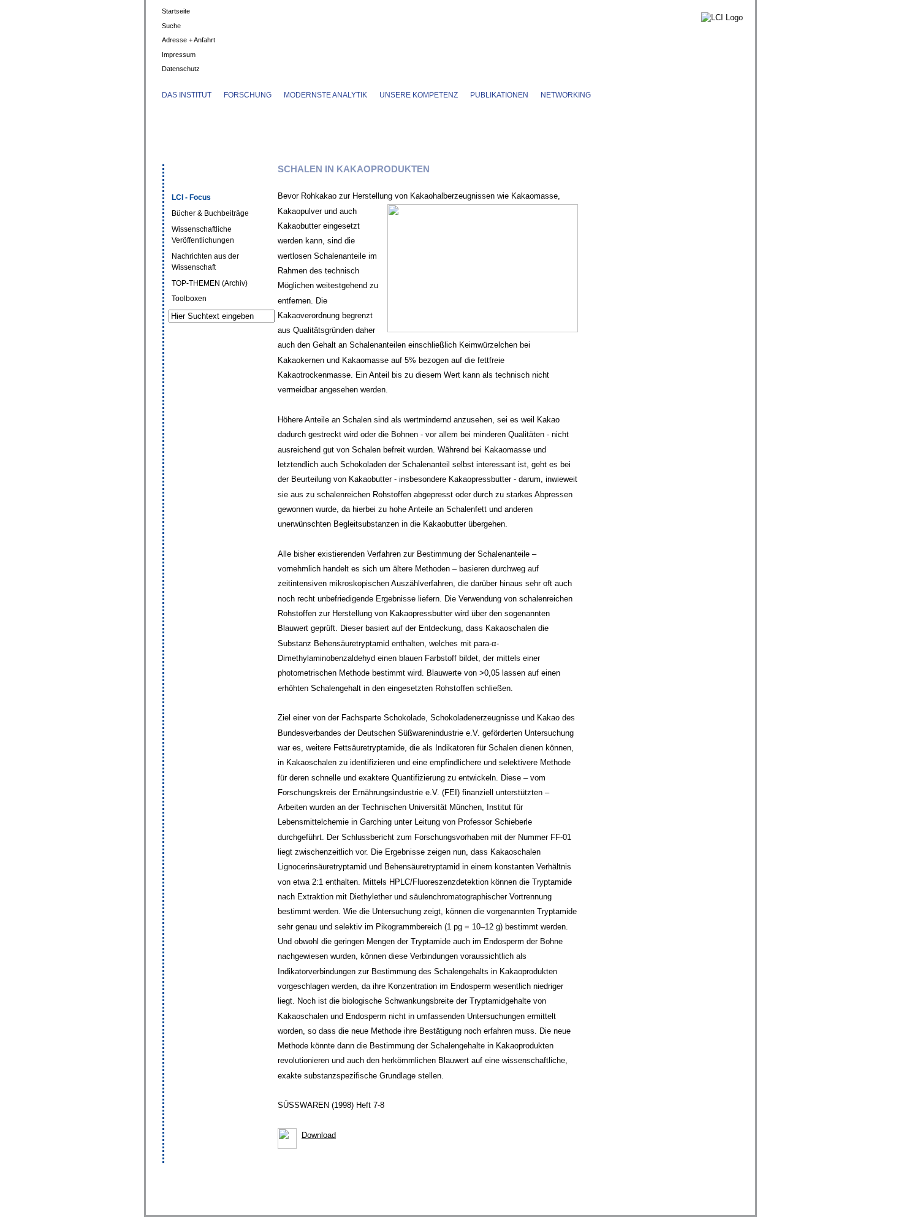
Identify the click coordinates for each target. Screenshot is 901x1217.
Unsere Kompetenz (418, 95)
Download (319, 1135)
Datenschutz (181, 68)
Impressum (179, 54)
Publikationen (499, 95)
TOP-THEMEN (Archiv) (210, 283)
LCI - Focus (191, 197)
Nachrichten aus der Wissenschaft (205, 262)
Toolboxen (189, 298)
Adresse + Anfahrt (188, 40)
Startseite (176, 11)
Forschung (248, 95)
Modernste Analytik (325, 95)
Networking (566, 95)
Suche (171, 25)
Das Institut (186, 95)
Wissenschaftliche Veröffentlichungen (203, 235)
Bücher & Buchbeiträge (210, 213)
